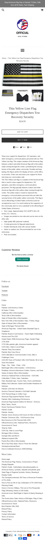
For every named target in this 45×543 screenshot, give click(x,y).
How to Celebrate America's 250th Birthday (17, 449)
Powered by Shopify (33, 531)
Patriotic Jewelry (7, 412)
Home (4, 305)
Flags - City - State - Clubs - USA (13, 365)
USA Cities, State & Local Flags (13, 347)
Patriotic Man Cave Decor (11, 352)
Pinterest (5, 295)
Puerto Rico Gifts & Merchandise (13, 441)
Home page (6, 459)
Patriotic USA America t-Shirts (12, 308)
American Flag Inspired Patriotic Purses (16, 396)
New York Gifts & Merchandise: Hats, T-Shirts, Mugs (20, 321)
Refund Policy (7, 509)
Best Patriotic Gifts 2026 (10, 506)
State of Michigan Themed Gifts (13, 326)
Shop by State (7, 428)
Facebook (5, 286)
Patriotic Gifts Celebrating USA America (16, 399)
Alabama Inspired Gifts (10, 438)
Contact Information (9, 514)
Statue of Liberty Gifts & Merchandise (15, 373)
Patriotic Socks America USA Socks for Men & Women (21, 415)
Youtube (4, 290)
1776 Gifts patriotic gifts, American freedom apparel (20, 344)
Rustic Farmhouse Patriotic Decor (14, 407)
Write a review (22, 259)
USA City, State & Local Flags (12, 430)
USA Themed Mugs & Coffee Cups (14, 394)
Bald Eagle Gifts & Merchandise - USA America (18, 368)
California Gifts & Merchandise (12, 313)
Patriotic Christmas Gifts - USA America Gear (18, 417)
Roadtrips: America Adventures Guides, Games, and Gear (22, 370)
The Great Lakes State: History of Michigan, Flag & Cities (22, 498)
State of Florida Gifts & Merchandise (14, 318)
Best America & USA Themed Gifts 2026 (16, 420)
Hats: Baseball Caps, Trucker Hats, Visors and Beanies (21, 381)
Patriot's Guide (7, 410)
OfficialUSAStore (22, 531)
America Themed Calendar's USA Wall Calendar (19, 391)
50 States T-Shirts (8, 310)
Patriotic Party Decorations (11, 349)
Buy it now (22, 140)
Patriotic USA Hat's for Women (13, 389)
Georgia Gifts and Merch (10, 436)
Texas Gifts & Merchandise (11, 315)
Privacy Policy (7, 511)
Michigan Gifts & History (10, 433)
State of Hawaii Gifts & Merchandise (14, 323)
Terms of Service (8, 517)
